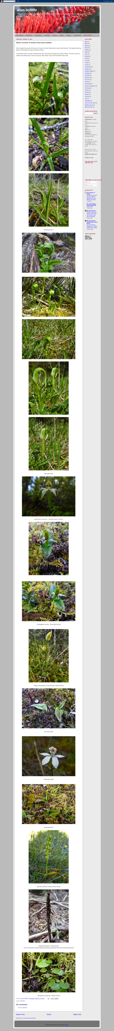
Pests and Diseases (90, 86)
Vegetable (87, 100)
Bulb (86, 47)
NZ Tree (87, 79)
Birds (86, 43)
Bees (86, 41)
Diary (86, 52)
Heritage (47, 35)
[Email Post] (48, 998)
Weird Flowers (89, 107)
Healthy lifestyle (89, 71)
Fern (86, 54)
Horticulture (38, 35)
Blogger (66, 1024)
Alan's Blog (19, 35)
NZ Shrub (87, 77)
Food (86, 58)
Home (49, 1014)
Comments (90, 185)
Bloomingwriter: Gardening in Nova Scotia (92, 222)
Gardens (87, 69)
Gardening (88, 66)
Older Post (77, 1014)
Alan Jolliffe (27, 10)
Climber (87, 50)
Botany (87, 45)
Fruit (86, 60)
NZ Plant (22, 1001)
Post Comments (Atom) (29, 1018)
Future (62, 35)
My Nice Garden (91, 210)
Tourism (54, 35)
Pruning (87, 88)
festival (87, 56)
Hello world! (90, 206)
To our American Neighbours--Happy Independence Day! (92, 226)
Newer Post (20, 1014)
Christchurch (77, 35)
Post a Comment (22, 1007)
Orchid (86, 81)
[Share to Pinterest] (58, 998)
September (29, 35)
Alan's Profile (88, 35)
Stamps (68, 35)
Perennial (87, 83)
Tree (86, 98)
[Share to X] (54, 998)
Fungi (86, 62)
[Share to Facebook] (56, 998)
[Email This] (51, 998)
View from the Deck (90, 102)
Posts (88, 182)
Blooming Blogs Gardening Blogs (91, 204)
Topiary (87, 94)
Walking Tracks (89, 105)
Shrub (86, 90)
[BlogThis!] (53, 998)
